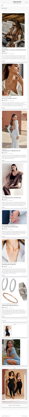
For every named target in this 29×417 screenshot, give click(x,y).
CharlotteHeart (5, 152)
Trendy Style (13, 225)
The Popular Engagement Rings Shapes (10, 226)
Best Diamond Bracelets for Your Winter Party (11, 197)
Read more (3, 160)
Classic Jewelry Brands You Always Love (10, 305)
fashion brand (7, 96)
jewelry (6, 48)
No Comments (12, 53)
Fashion (3, 48)
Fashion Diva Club (17, 2)
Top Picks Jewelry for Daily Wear (9, 264)
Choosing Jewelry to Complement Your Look (11, 150)
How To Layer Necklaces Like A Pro (9, 98)
